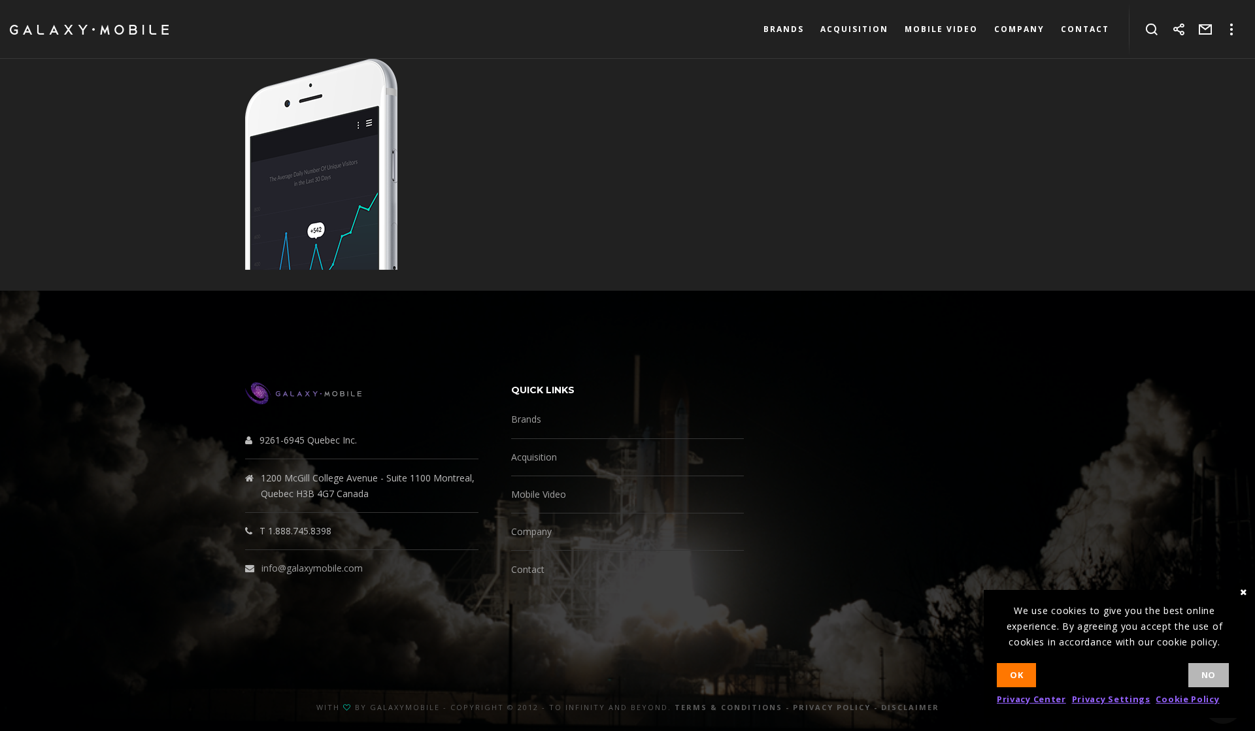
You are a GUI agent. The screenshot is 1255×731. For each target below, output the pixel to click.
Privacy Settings (1111, 699)
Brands (526, 419)
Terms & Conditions (728, 707)
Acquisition (534, 457)
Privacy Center (1031, 699)
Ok (1016, 675)
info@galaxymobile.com (312, 568)
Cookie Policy (1187, 699)
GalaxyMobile (405, 707)
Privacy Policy (832, 707)
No (1208, 675)
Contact (527, 569)
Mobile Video (538, 494)
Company (531, 531)
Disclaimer (910, 707)
